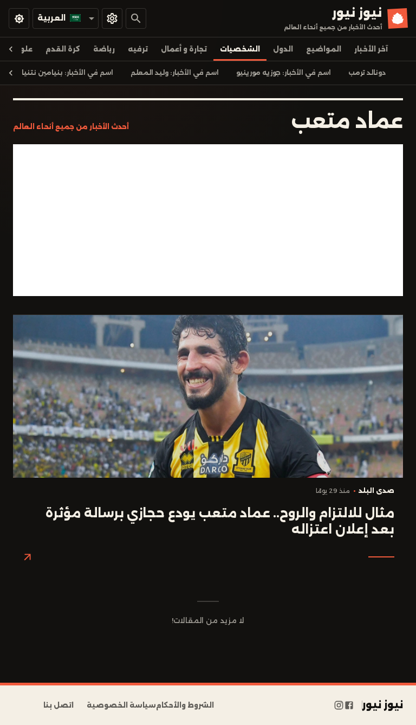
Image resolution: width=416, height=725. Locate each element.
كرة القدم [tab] (63, 49)
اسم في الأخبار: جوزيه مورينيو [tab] (283, 72)
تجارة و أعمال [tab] (184, 49)
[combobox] (65, 18)
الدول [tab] (283, 49)
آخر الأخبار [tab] (371, 49)
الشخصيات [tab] (240, 49)
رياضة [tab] (104, 49)
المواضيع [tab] (323, 49)
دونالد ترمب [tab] (367, 72)
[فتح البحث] (136, 18)
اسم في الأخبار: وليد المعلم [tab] (175, 72)
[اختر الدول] (112, 18)
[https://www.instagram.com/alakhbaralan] (339, 705)
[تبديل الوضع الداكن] (19, 18)
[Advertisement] (208, 220)
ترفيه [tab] (138, 49)
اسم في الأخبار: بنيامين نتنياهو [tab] (62, 72)
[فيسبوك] (349, 705)
